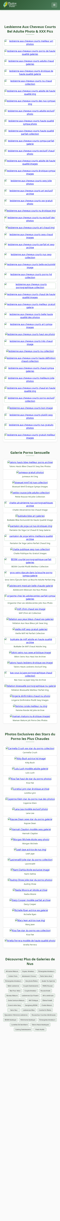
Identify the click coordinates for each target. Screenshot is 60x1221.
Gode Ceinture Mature (16, 1000)
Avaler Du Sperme (48, 981)
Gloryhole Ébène (31, 981)
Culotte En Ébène (45, 1010)
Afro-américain (48, 995)
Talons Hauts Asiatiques (40, 1025)
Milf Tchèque (33, 1000)
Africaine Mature (12, 971)
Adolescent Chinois (29, 976)
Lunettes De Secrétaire (19, 1025)
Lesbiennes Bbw (29, 1010)
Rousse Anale (45, 991)
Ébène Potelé (47, 1000)
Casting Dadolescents (23, 1029)
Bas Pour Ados (15, 991)
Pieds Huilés (39, 1029)
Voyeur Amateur (28, 971)
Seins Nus (13, 1010)
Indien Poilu (13, 976)
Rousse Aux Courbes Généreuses (44, 1015)
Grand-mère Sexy (14, 1005)
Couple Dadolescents (30, 986)
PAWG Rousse (47, 986)
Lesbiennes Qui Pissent (30, 995)
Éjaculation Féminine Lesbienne (16, 1015)
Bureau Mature (12, 995)
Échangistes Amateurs (46, 971)
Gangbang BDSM (31, 1005)
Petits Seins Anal (46, 976)
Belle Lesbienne (13, 986)
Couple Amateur (30, 991)
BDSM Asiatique (10, 1020)
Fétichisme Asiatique (27, 1020)
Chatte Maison (47, 1005)
